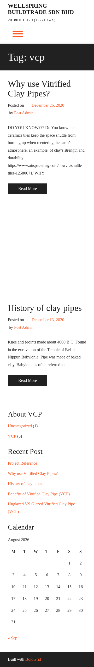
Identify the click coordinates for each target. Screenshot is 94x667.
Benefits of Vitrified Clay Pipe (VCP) (39, 494)
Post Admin (23, 113)
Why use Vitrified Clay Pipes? (39, 88)
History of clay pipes (45, 308)
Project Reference (22, 463)
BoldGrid (33, 659)
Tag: (26, 57)
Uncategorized (20, 426)
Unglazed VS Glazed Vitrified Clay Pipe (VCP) (41, 508)
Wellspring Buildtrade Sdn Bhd (41, 9)
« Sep (12, 638)
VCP (12, 436)
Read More (27, 188)
